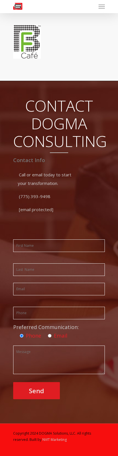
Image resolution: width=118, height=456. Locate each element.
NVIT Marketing (54, 439)
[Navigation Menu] (102, 6)
